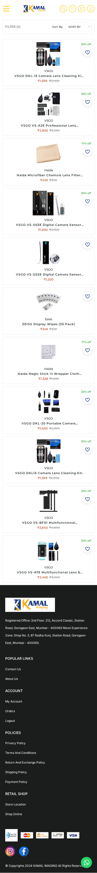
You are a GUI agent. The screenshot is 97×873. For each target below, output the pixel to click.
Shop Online (13, 814)
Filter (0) (12, 27)
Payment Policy (16, 782)
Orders (10, 711)
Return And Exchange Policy (25, 762)
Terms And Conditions (20, 753)
